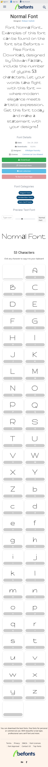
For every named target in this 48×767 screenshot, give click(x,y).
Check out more (25, 165)
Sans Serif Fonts (25, 202)
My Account (26, 2)
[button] (44, 8)
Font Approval (13, 746)
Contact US (26, 746)
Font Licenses (35, 743)
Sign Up (14, 2)
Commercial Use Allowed (33, 154)
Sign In (4, 2)
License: (14, 154)
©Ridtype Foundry (32, 150)
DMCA (24, 743)
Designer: (17, 150)
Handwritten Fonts (25, 197)
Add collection (25, 171)
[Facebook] (26, 762)
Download (25, 159)
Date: (19, 142)
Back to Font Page (25, 177)
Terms (8, 743)
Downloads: (22, 146)
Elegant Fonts (25, 193)
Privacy (17, 743)
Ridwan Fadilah (28, 21)
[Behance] (22, 762)
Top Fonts (37, 746)
